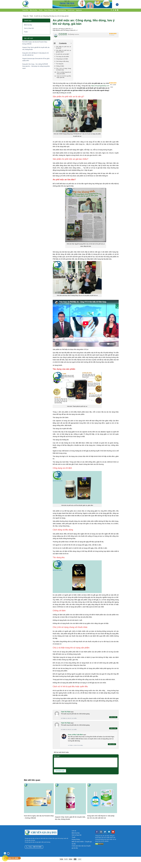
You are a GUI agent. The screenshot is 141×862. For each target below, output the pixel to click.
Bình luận (113, 717)
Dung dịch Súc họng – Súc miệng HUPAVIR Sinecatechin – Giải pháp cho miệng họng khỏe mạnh (36, 66)
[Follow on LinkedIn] (109, 831)
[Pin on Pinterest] (64, 34)
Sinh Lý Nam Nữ (29, 28)
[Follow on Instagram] (101, 831)
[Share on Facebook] (59, 34)
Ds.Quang (71, 34)
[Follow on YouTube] (117, 10)
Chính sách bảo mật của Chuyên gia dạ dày (81, 847)
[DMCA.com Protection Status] (105, 844)
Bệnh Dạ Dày (33, 10)
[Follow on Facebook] (111, 10)
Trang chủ (25, 16)
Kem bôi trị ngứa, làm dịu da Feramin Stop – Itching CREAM (35, 43)
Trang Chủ (25, 10)
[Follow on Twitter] (115, 10)
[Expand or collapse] (71, 43)
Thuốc (41, 10)
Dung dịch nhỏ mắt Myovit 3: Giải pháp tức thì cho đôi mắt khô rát (35, 54)
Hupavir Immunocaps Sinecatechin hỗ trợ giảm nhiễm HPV (36, 59)
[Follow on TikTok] (113, 10)
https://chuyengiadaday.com (100, 86)
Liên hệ (74, 830)
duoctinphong (62, 10)
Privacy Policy (76, 839)
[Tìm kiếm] (117, 4)
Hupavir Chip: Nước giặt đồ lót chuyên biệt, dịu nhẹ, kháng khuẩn (36, 48)
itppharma (79, 10)
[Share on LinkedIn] (66, 34)
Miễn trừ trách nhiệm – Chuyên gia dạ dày (82, 842)
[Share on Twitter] (62, 34)
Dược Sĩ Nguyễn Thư (50, 10)
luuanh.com (71, 10)
